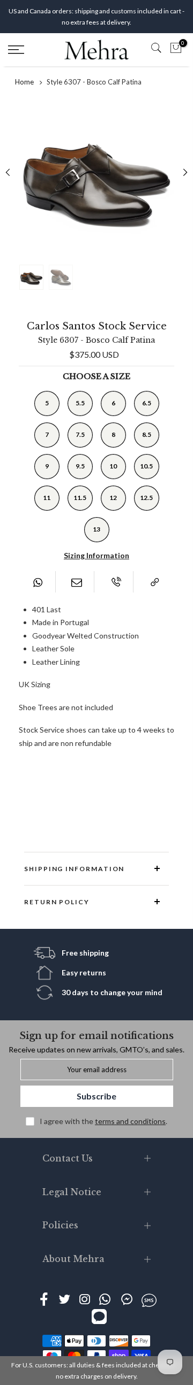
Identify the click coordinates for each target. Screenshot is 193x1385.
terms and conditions (130, 1121)
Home (24, 82)
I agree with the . (103, 1121)
